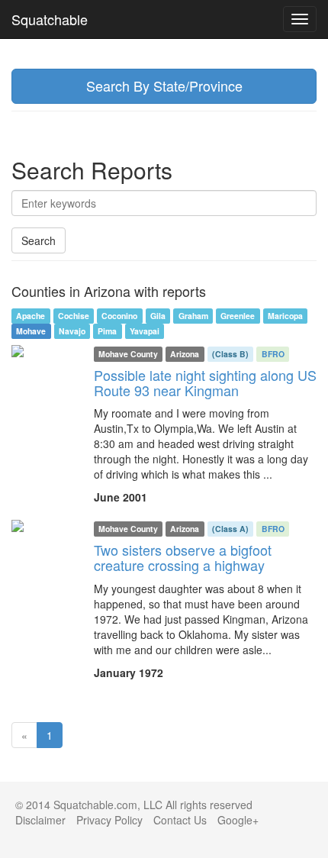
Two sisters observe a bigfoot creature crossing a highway (183, 557)
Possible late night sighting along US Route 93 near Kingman (205, 382)
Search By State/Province (164, 85)
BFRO (273, 354)
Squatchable (49, 19)
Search (38, 240)
